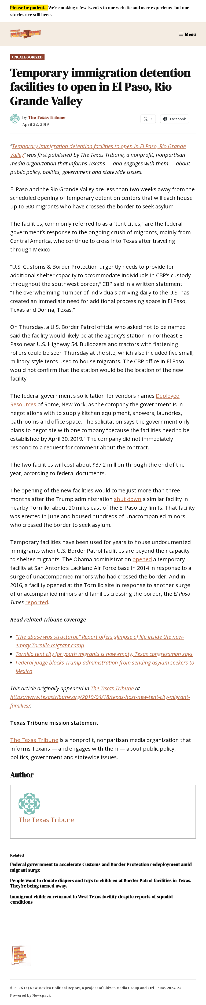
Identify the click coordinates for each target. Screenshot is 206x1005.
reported (36, 602)
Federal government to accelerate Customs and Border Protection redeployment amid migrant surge (101, 867)
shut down (127, 499)
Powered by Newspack (30, 995)
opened (142, 559)
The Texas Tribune (46, 117)
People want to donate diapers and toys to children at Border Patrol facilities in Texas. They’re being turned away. (101, 883)
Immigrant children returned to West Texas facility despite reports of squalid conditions (91, 899)
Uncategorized (27, 57)
